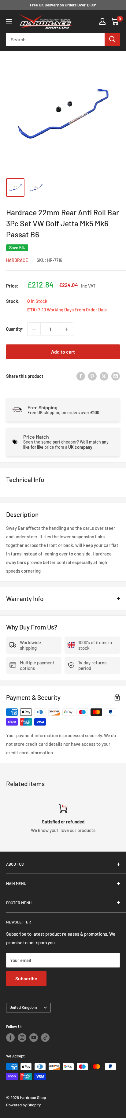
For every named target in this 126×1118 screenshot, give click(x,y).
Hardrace (17, 260)
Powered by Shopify (23, 1104)
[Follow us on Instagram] (22, 1037)
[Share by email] (115, 376)
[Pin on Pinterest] (92, 376)
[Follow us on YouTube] (33, 1037)
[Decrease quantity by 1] (34, 329)
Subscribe (26, 978)
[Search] (112, 39)
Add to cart (63, 352)
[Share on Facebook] (80, 376)
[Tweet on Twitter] (104, 376)
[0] (115, 21)
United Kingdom (23, 1007)
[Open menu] (9, 21)
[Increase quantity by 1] (66, 329)
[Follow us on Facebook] (10, 1037)
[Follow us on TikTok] (45, 1037)
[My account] (102, 21)
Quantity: (15, 329)
